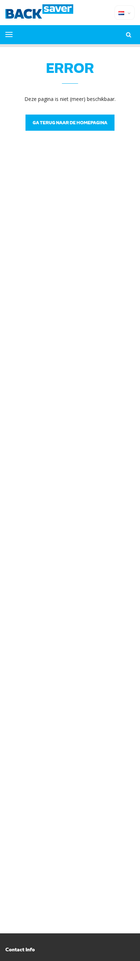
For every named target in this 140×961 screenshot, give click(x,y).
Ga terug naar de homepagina (70, 122)
